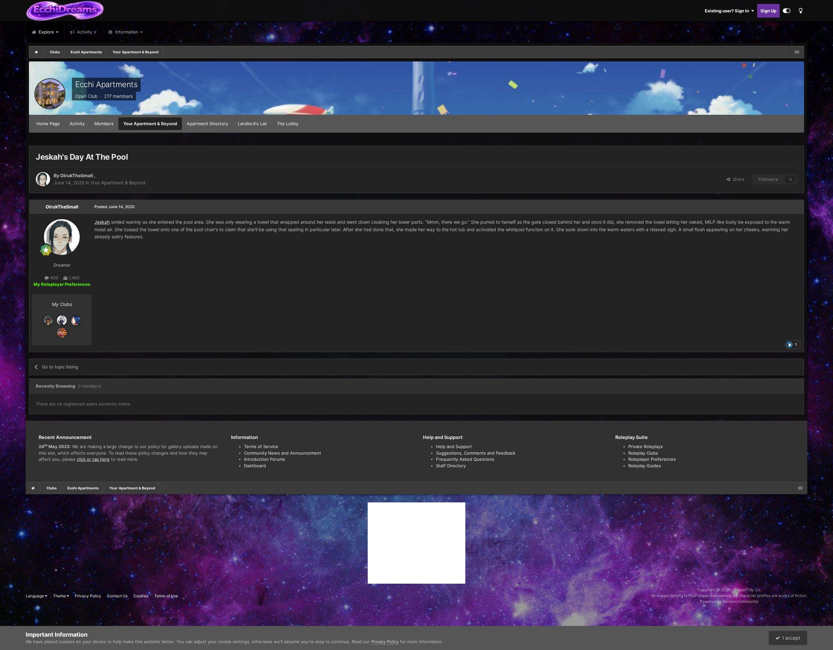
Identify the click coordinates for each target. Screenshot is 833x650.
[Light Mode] (800, 11)
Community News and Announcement (282, 453)
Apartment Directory (207, 123)
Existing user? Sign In (728, 10)
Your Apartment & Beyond (150, 123)
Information (127, 31)
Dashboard (255, 465)
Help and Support (454, 446)
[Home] (36, 52)
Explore (45, 31)
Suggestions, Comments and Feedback (475, 453)
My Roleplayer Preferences (62, 284)
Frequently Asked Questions (465, 459)
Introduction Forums (264, 459)
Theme (60, 595)
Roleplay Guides (644, 465)
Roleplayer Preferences (652, 459)
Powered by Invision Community (729, 601)
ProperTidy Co (747, 589)
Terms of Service (261, 446)
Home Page (48, 123)
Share (737, 179)
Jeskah (102, 222)
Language (35, 595)
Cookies (140, 595)
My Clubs (62, 304)
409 (53, 277)
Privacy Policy (88, 595)
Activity (84, 31)
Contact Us (117, 595)
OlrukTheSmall (77, 175)
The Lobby (287, 123)
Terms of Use (166, 595)
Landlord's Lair (252, 123)
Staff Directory (451, 465)
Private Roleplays (645, 446)
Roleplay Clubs (643, 453)
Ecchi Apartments (106, 84)
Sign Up (768, 10)
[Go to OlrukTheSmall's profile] (43, 179)
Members (104, 123)
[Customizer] (787, 11)
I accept (790, 638)
